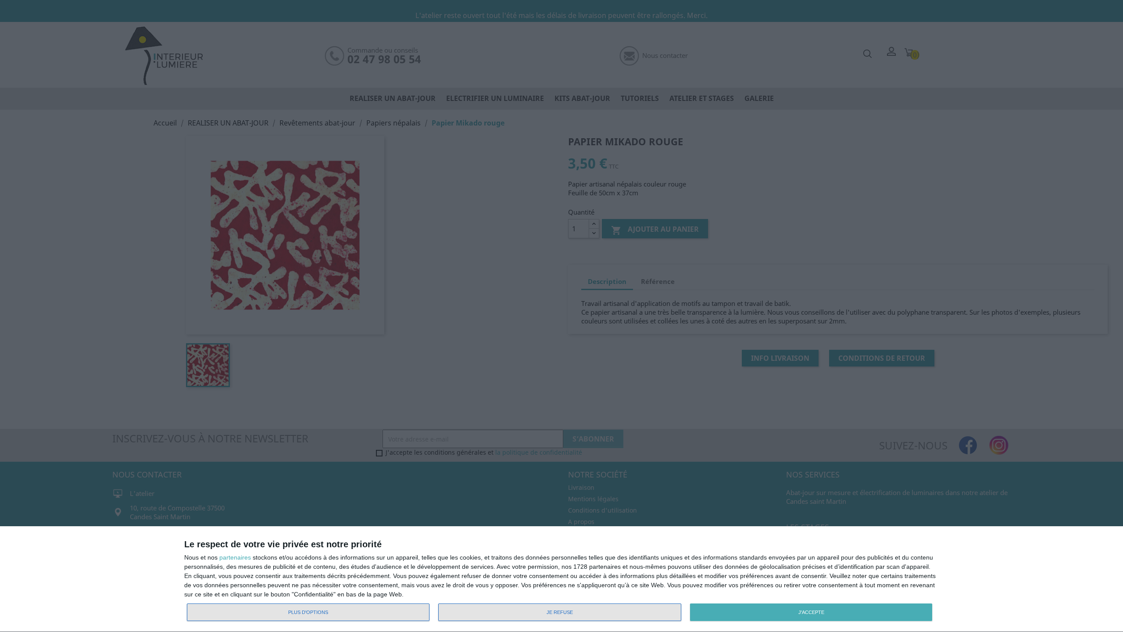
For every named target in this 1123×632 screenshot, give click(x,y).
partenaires (235, 557)
